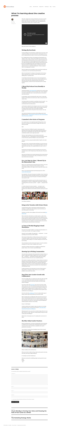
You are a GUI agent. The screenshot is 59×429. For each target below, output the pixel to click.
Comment (13, 373)
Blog (50, 6)
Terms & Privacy (14, 425)
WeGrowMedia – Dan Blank (7, 425)
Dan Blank (12, 21)
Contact (54, 6)
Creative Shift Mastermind (26, 171)
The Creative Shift (33, 90)
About (31, 6)
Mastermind (41, 6)
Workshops (47, 6)
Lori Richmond (31, 293)
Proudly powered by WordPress (21, 425)
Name (12, 386)
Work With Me (35, 6)
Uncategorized (13, 23)
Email (12, 390)
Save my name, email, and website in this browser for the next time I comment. (23, 399)
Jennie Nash (32, 284)
